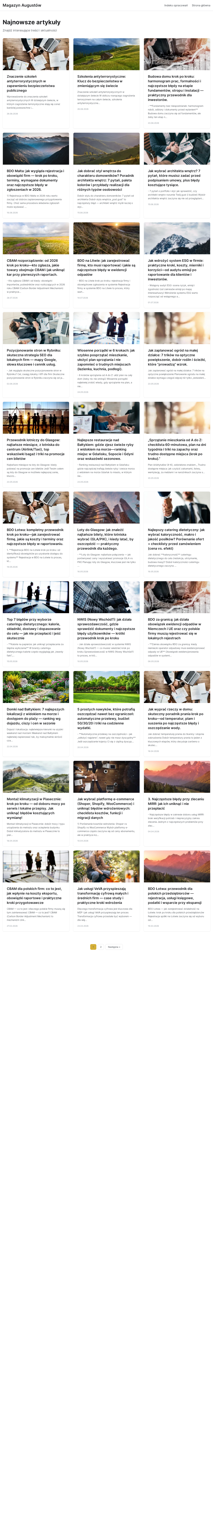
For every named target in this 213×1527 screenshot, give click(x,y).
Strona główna (201, 5)
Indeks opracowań (176, 5)
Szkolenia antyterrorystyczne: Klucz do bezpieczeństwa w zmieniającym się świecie (101, 81)
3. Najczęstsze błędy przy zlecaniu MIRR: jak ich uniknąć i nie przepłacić (176, 803)
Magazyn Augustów (22, 5)
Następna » (114, 947)
